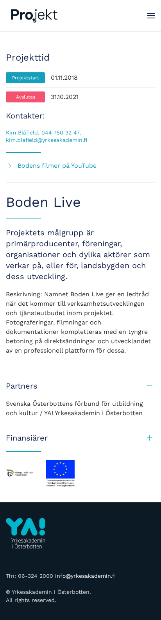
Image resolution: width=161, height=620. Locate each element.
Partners (22, 386)
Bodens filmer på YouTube (57, 165)
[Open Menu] (151, 15)
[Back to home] (35, 15)
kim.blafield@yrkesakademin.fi (46, 140)
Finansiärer (27, 438)
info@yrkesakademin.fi (85, 576)
